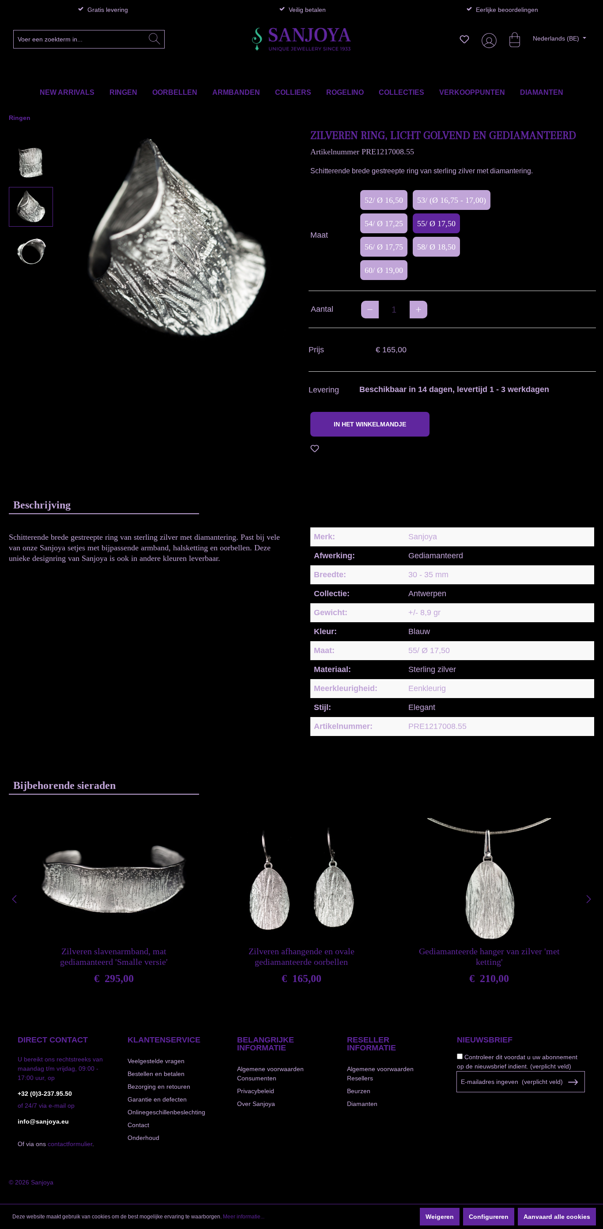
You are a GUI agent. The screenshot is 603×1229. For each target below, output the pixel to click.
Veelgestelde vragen (156, 1061)
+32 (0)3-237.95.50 (45, 1093)
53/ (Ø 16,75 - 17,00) (451, 200)
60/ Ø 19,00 (384, 270)
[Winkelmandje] (510, 39)
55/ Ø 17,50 (436, 223)
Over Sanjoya (256, 1103)
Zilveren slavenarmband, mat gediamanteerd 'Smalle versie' (114, 956)
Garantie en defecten (157, 1099)
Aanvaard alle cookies (557, 1216)
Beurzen (358, 1091)
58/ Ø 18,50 (436, 247)
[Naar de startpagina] (301, 39)
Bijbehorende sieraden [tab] (64, 785)
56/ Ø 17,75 (384, 247)
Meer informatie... (243, 1217)
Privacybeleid (255, 1091)
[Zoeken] (154, 39)
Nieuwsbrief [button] (485, 1039)
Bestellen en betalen (156, 1073)
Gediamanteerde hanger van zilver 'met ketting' (489, 956)
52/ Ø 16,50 (384, 200)
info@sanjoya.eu (43, 1121)
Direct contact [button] (53, 1039)
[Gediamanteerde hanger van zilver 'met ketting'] (489, 879)
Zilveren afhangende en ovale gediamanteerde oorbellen (301, 956)
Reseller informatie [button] (371, 1043)
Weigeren (440, 1216)
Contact (138, 1124)
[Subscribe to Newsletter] (573, 1082)
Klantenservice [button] (164, 1039)
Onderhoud (143, 1137)
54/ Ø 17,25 (384, 223)
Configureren (489, 1216)
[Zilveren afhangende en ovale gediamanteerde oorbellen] (301, 879)
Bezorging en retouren (159, 1086)
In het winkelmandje (370, 424)
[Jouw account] (487, 39)
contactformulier (70, 1143)
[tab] (104, 504)
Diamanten (362, 1103)
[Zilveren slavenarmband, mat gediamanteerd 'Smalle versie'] (114, 879)
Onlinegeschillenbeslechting (166, 1112)
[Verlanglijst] (464, 39)
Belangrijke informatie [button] (265, 1043)
